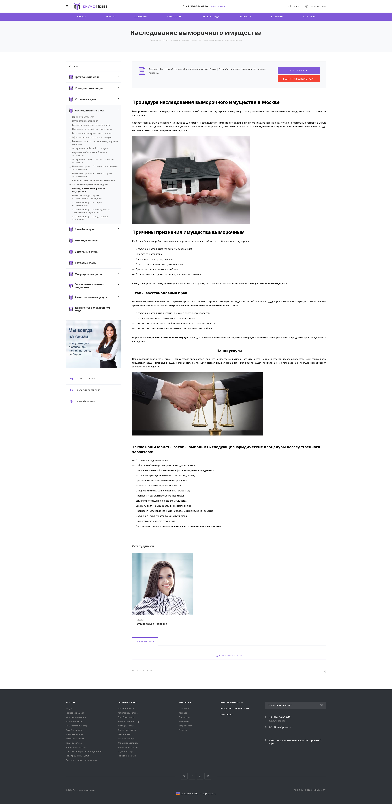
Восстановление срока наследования (91, 133)
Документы (184, 717)
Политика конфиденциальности (310, 790)
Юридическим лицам (76, 717)
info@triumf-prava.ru (280, 727)
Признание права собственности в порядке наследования (95, 168)
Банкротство (124, 734)
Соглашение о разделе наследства (90, 184)
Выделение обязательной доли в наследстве (89, 154)
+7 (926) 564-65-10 (197, 6)
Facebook (192, 776)
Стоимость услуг (129, 702)
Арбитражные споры (128, 712)
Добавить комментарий (229, 656)
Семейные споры (126, 717)
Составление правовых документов (84, 751)
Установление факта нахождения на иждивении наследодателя (91, 211)
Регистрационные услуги (78, 755)
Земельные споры (75, 738)
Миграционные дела (76, 747)
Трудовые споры (74, 742)
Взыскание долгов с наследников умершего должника (95, 142)
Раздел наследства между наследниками (93, 180)
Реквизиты (184, 721)
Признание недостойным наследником (92, 129)
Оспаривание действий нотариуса (90, 148)
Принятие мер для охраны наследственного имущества (87, 197)
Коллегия (185, 702)
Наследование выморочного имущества (89, 190)
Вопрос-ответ (185, 725)
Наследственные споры (77, 725)
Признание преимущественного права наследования (92, 175)
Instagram (200, 776)
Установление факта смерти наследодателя (87, 204)
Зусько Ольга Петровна (152, 623)
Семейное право (74, 730)
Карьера (183, 712)
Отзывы (183, 730)
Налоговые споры (126, 738)
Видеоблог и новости (235, 708)
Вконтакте (184, 776)
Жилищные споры (74, 734)
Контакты (227, 714)
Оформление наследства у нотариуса (91, 137)
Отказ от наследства (83, 116)
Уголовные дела (74, 721)
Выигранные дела (232, 702)
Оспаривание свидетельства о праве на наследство (93, 161)
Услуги (70, 702)
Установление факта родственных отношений (90, 218)
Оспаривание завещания (85, 120)
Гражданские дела (75, 712)
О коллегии (184, 708)
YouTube (207, 776)
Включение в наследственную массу (91, 125)
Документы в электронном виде (82, 760)
